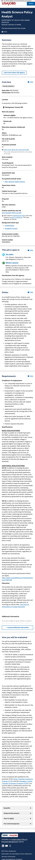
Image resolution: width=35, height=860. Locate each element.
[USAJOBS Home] (9, 3)
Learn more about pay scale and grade (16, 149)
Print (5, 32)
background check (19, 215)
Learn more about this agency (14, 72)
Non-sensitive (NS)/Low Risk (11, 213)
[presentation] (17, 107)
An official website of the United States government (17, 0)
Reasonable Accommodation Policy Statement (16, 854)
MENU (31, 3)
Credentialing (9, 225)
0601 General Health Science (15, 182)
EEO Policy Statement (8, 851)
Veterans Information (8, 856)
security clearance (16, 217)
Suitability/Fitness (11, 228)
